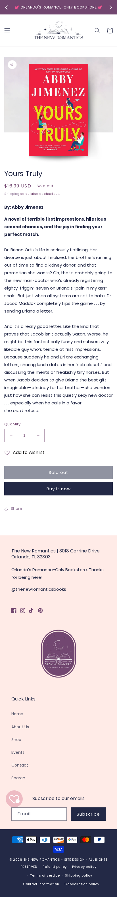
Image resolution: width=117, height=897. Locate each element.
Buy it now (59, 489)
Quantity (12, 424)
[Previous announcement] (6, 7)
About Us (20, 727)
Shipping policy (78, 875)
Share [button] (16, 508)
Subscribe (88, 814)
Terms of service (45, 875)
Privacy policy (84, 866)
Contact (19, 765)
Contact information (41, 884)
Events (17, 752)
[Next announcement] (111, 7)
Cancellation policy (81, 884)
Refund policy (55, 866)
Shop (16, 739)
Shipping (12, 194)
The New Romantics (42, 859)
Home (17, 714)
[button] (7, 30)
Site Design (74, 859)
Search (18, 778)
